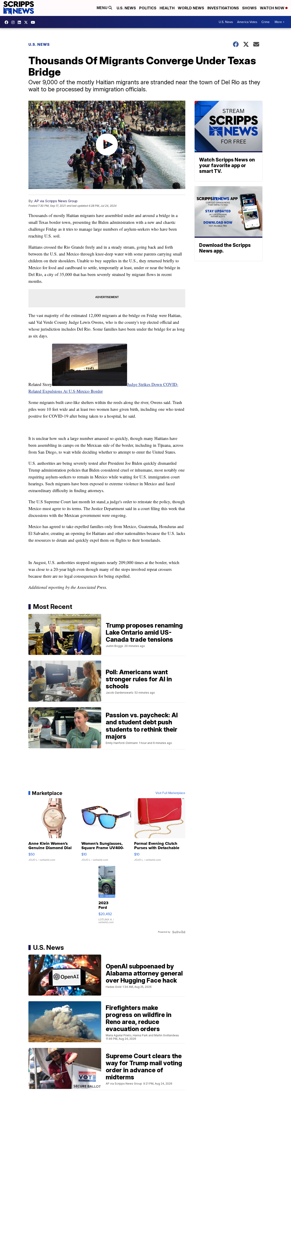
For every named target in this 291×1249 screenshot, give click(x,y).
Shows (249, 8)
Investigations (223, 8)
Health (167, 8)
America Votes (247, 22)
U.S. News (126, 8)
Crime (265, 22)
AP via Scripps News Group (56, 201)
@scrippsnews (34, 22)
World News (191, 8)
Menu (102, 8)
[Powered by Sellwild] (178, 932)
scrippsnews (7, 22)
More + (279, 22)
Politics (147, 8)
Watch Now (272, 8)
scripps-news (20, 22)
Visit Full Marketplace (170, 793)
